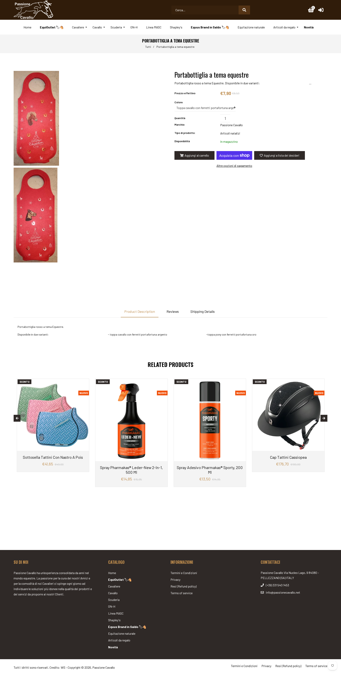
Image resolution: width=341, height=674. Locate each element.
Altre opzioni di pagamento (234, 165)
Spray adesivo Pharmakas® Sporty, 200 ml (210, 470)
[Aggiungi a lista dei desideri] (84, 382)
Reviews (173, 311)
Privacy (175, 579)
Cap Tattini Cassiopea (288, 457)
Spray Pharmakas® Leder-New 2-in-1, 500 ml (131, 470)
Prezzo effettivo (184, 93)
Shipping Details (202, 311)
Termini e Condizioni (183, 573)
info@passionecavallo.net (283, 592)
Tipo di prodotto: (184, 132)
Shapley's (114, 620)
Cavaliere (114, 586)
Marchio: (179, 124)
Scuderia (114, 600)
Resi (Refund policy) (183, 586)
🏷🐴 (120, 579)
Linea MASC (116, 613)
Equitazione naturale (121, 633)
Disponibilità (182, 141)
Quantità (179, 118)
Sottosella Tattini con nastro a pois (53, 457)
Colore (178, 102)
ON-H (111, 606)
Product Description (139, 311)
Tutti (148, 46)
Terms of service (181, 593)
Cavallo (113, 593)
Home (112, 573)
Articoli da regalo (119, 640)
